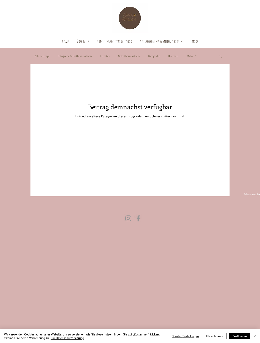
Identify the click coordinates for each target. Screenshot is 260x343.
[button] (220, 56)
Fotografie (154, 56)
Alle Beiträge (42, 56)
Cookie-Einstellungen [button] (185, 336)
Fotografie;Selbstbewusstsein (75, 56)
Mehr (190, 56)
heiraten (105, 56)
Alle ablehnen (214, 336)
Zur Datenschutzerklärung (67, 338)
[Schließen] (255, 336)
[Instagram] (128, 218)
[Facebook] (138, 218)
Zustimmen (239, 336)
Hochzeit (173, 56)
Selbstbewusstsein (129, 56)
